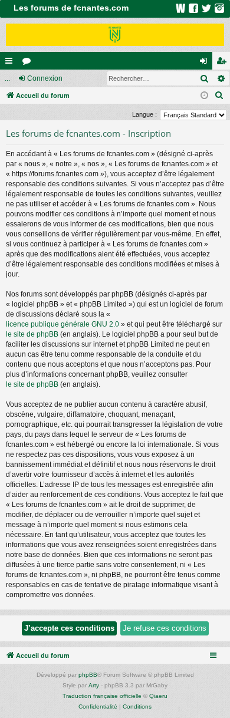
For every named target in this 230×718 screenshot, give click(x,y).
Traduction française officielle (102, 696)
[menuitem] (219, 95)
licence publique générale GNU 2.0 (62, 324)
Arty (93, 685)
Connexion (45, 78)
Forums (28, 63)
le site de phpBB (32, 334)
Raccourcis (11, 63)
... (7, 78)
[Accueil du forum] (115, 35)
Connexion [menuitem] (205, 63)
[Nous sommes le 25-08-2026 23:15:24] (204, 96)
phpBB (87, 674)
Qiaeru (158, 696)
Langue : (144, 114)
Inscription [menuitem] (223, 63)
